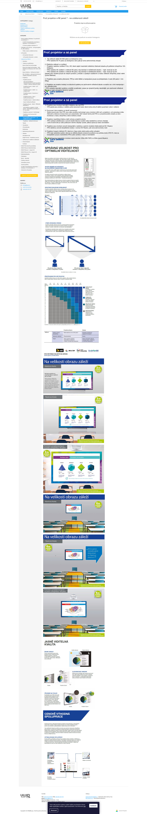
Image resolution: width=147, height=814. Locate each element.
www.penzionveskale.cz (91, 796)
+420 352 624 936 (27, 187)
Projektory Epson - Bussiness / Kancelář (30, 94)
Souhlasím (93, 805)
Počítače (25, 143)
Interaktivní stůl (26, 135)
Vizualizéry (25, 125)
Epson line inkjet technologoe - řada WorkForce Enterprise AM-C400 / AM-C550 (32, 69)
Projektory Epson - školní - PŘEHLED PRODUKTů (31, 104)
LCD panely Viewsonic (28, 55)
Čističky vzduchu (25, 160)
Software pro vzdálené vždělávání (31, 139)
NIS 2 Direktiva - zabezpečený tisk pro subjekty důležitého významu (32, 75)
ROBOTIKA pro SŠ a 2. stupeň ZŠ (29, 152)
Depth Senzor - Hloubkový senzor (31, 137)
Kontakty (58, 1)
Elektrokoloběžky (25, 154)
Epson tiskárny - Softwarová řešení (31, 72)
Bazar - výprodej (25, 158)
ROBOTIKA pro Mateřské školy (28, 148)
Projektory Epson (27, 79)
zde (84, 806)
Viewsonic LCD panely (26, 170)
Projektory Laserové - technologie (31, 112)
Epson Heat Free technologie (30, 65)
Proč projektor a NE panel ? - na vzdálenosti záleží (30, 118)
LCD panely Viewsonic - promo (30, 57)
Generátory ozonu (25, 162)
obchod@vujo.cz (49, 798)
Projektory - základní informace (30, 121)
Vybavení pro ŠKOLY (26, 59)
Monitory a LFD (24, 25)
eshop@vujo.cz (26, 185)
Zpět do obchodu (84, 42)
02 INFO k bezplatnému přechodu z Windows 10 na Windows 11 (31, 42)
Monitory (25, 61)
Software (22, 29)
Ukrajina (24, 133)
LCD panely (24, 53)
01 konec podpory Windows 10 (30, 45)
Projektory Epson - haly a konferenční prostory (29, 97)
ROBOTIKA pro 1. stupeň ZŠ (27, 150)
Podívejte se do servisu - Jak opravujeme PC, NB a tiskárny (31, 48)
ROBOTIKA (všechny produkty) (28, 146)
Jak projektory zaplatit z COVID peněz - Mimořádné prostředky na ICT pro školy (31, 109)
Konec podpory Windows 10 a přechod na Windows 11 (30, 39)
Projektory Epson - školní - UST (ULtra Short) (30, 87)
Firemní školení (26, 141)
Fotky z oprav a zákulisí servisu (30, 51)
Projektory (25, 77)
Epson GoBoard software (29, 102)
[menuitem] (22, 11)
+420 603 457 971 (27, 189)
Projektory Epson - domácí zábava (31, 100)
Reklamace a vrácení (82, 1)
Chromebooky (26, 127)
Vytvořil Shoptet (123, 810)
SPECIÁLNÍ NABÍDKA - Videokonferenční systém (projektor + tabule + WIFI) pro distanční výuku (32, 83)
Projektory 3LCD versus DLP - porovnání (30, 115)
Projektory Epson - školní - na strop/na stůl (30, 90)
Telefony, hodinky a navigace (27, 31)
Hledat (88, 6)
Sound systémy (24, 164)
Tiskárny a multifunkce (28, 63)
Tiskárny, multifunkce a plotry (27, 28)
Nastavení (54, 810)
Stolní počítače (23, 26)
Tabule (24, 123)
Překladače (23, 156)
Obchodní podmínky (69, 1)
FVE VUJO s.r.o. (89, 798)
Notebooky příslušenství (28, 131)
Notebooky (23, 23)
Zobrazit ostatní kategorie (29, 175)
